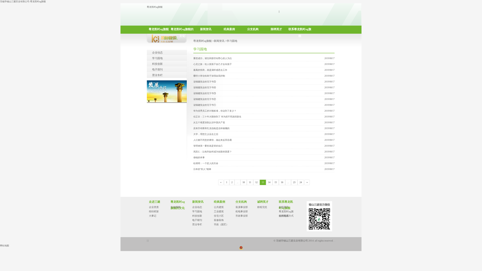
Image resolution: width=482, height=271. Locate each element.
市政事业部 (242, 215)
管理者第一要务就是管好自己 (208, 146)
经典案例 (229, 29)
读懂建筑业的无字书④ (204, 87)
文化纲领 (175, 207)
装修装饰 (219, 220)
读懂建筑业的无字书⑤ (204, 81)
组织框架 (154, 211)
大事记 (152, 215)
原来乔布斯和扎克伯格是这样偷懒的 (211, 128)
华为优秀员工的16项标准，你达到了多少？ (214, 111)
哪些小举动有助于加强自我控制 (209, 76)
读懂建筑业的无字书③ (204, 93)
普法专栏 (157, 75)
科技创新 (157, 63)
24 (301, 182)
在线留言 (284, 207)
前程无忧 (262, 207)
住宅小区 (219, 215)
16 (282, 182)
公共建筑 (219, 207)
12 (256, 182)
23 (294, 182)
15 (276, 182)
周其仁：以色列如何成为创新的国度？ (212, 151)
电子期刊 (157, 69)
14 (269, 182)
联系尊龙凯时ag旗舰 (299, 31)
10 (244, 182)
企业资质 (154, 207)
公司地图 (284, 215)
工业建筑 (219, 211)
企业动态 (157, 52)
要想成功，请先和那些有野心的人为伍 (212, 58)
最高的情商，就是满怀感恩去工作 (210, 70)
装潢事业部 (242, 207)
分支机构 (253, 29)
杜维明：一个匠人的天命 (205, 163)
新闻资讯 (205, 29)
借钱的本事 (199, 157)
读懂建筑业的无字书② (204, 99)
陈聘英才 (276, 29)
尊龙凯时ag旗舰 (154, 7)
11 (250, 182)
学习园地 (157, 58)
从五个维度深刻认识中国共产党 (209, 122)
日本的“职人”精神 (202, 169)
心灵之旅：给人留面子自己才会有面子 (212, 64)
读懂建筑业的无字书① (204, 105)
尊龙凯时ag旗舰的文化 (182, 31)
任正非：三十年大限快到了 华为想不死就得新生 (217, 116)
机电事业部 (242, 211)
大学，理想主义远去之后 (205, 134)
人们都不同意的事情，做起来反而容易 (212, 140)
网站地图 (4, 245)
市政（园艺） (221, 224)
